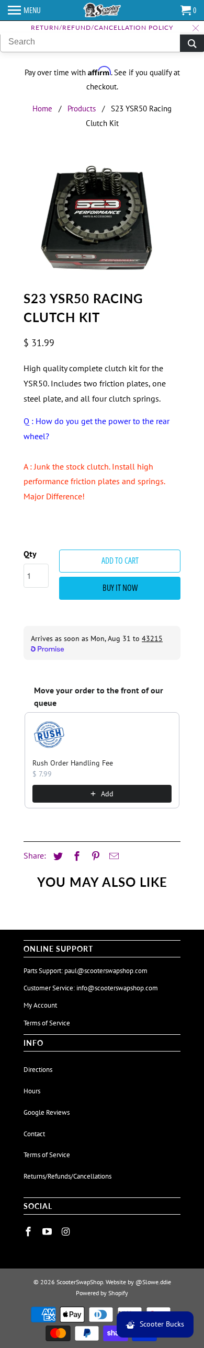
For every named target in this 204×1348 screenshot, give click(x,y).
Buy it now (120, 587)
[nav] (24, 10)
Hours (32, 1091)
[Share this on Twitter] (56, 856)
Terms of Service (47, 1023)
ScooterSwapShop (79, 1282)
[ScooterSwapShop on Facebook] (29, 1232)
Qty (30, 554)
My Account (40, 1005)
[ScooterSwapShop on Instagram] (67, 1232)
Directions (38, 1069)
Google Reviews (47, 1112)
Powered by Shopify (102, 1293)
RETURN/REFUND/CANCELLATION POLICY (102, 27)
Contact (34, 1133)
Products (81, 108)
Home (42, 108)
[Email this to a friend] (112, 856)
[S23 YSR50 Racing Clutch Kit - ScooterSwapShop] (102, 221)
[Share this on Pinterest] (94, 856)
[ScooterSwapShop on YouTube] (48, 1232)
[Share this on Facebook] (75, 856)
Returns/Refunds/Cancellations (67, 1176)
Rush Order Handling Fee (72, 763)
